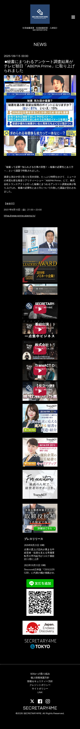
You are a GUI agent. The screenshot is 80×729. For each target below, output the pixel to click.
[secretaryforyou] (40, 466)
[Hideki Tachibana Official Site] (40, 294)
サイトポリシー (40, 688)
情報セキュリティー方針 (40, 681)
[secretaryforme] (40, 432)
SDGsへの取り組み (40, 674)
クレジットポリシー (40, 685)
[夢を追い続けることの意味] (40, 253)
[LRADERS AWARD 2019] (40, 282)
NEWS (40, 44)
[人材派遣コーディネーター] (40, 532)
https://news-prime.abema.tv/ (19, 215)
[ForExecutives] (40, 498)
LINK (40, 692)
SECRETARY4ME (40, 708)
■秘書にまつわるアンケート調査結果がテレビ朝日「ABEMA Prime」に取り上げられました (39, 66)
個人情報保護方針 (40, 677)
